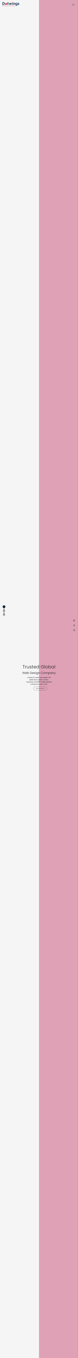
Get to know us (40, 688)
